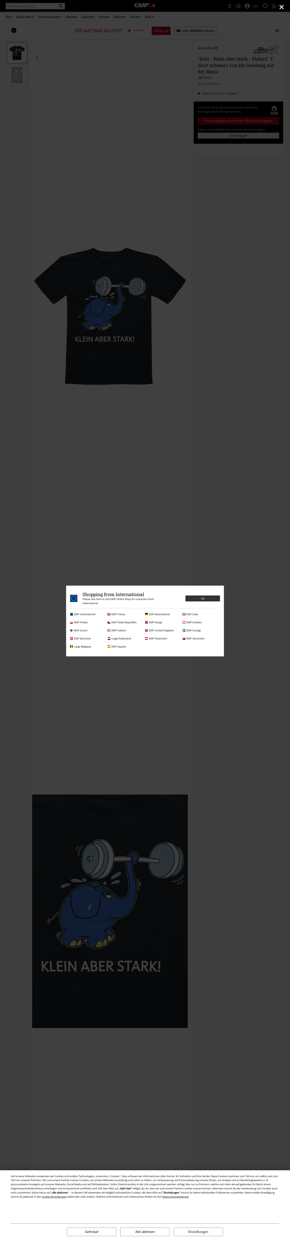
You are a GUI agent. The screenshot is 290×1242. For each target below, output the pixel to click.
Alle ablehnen (145, 1232)
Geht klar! (91, 1232)
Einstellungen (198, 1232)
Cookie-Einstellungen (54, 1196)
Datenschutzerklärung (175, 1196)
